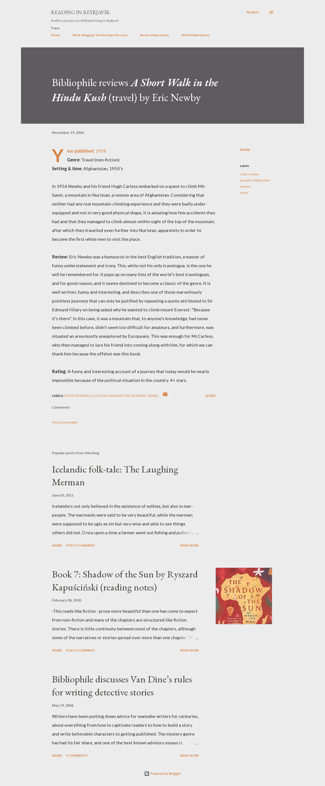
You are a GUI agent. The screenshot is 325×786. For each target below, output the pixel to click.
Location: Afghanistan (255, 180)
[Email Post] (165, 396)
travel (244, 192)
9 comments (76, 755)
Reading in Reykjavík (80, 12)
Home (55, 35)
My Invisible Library (196, 35)
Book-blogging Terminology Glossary (100, 35)
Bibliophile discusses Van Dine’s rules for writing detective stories (122, 685)
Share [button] (245, 149)
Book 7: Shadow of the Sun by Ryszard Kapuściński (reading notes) (125, 580)
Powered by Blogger (165, 773)
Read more (189, 545)
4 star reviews (249, 174)
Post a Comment (64, 422)
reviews (245, 186)
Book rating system (154, 35)
